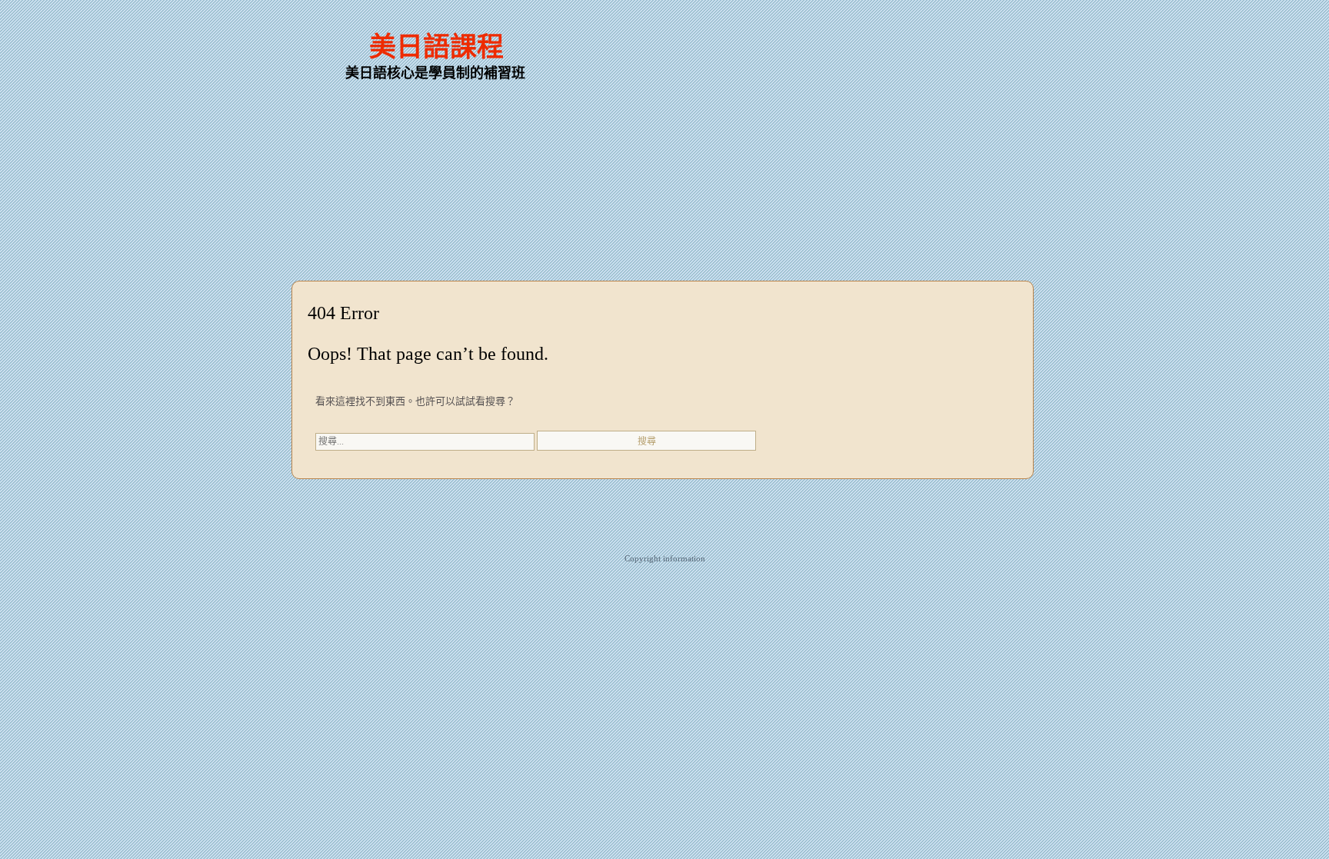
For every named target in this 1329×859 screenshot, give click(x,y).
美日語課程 (436, 47)
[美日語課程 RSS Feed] (960, 30)
